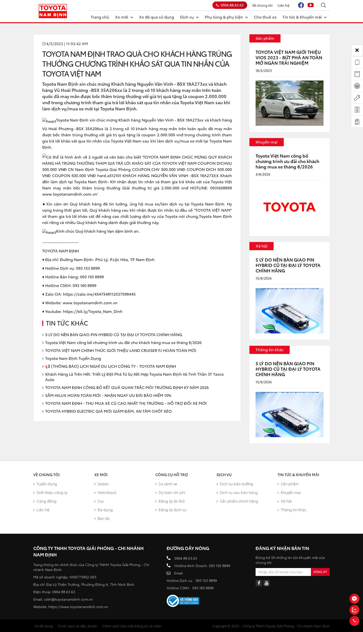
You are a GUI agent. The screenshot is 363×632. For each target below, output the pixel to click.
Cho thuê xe (265, 17)
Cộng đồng (47, 501)
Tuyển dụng (47, 483)
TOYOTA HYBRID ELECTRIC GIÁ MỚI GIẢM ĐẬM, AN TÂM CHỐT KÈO (108, 411)
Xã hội (261, 245)
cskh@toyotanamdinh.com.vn (68, 599)
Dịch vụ (187, 17)
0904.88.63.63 (232, 4)
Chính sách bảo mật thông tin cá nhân (131, 626)
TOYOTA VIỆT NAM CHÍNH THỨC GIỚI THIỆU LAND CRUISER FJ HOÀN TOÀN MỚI (120, 350)
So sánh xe (168, 483)
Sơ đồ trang (44, 626)
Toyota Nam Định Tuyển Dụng (73, 358)
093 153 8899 (206, 580)
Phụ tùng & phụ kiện (224, 17)
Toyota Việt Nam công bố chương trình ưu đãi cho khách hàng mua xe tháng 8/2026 (123, 342)
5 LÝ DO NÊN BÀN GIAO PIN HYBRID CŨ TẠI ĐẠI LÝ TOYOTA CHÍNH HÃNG (113, 334)
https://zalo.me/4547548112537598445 (99, 294)
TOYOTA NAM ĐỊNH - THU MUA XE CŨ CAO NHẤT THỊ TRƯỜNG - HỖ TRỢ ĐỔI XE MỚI (126, 403)
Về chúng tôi (262, 5)
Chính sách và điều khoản (77, 626)
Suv (101, 501)
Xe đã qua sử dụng (156, 17)
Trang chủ (100, 17)
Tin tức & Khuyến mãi (302, 17)
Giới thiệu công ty (52, 492)
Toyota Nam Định (207, 203)
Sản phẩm (265, 38)
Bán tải (104, 518)
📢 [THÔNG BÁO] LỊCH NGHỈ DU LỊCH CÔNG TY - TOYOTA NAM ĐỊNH (110, 366)
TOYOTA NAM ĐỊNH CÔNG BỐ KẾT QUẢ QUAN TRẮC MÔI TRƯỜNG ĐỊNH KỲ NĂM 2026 (127, 387)
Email (178, 573)
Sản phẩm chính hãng (239, 501)
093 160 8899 (203, 587)
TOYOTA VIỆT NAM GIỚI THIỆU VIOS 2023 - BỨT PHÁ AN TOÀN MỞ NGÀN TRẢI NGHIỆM (289, 57)
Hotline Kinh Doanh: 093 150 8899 (202, 565)
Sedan (103, 483)
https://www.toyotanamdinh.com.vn (78, 606)
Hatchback (107, 492)
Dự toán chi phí (172, 492)
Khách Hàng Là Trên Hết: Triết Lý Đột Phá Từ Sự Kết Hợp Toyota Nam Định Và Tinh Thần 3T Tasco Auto (134, 376)
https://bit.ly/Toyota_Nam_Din (91, 311)
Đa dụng (105, 509)
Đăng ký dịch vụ (172, 509)
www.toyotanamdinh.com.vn (90, 302)
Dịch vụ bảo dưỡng (236, 483)
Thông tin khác (269, 349)
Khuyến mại (267, 141)
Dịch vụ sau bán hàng (239, 492)
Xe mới (121, 17)
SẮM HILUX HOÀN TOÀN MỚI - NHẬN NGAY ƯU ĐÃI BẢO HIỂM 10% (108, 395)
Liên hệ (283, 5)
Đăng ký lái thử (171, 501)
